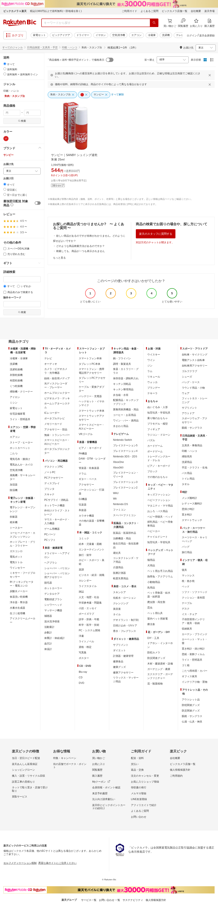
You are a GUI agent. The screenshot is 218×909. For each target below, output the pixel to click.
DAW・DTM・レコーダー (92, 460)
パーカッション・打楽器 (91, 491)
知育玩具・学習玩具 (158, 412)
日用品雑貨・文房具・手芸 (42, 47)
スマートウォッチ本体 (91, 410)
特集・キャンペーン (64, 758)
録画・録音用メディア (57, 378)
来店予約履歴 (100, 793)
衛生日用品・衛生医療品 (126, 545)
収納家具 (187, 628)
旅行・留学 (85, 555)
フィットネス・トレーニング (194, 400)
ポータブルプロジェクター (57, 451)
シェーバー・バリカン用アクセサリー (57, 575)
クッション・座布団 (193, 597)
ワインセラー (17, 567)
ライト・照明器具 (20, 419)
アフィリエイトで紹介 (143, 805)
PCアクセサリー (53, 477)
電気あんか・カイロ (21, 464)
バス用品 (187, 473)
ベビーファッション (158, 500)
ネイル (117, 614)
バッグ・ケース (191, 382)
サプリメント (120, 644)
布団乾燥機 (16, 380)
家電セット (39, 35)
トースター (16, 527)
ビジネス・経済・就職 (91, 575)
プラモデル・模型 (157, 423)
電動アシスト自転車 (193, 360)
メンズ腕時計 (189, 498)
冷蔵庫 (152, 35)
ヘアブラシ (50, 562)
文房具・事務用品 (192, 445)
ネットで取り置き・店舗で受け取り (30, 789)
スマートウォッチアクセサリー (91, 417)
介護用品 (118, 567)
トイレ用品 (188, 478)
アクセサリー (86, 484)
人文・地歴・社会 (89, 597)
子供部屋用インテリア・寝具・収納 (193, 621)
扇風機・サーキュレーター (22, 477)
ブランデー (153, 387)
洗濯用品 (187, 462)
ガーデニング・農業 (158, 669)
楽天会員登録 (207, 35)
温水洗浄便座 (52, 621)
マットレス (188, 575)
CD (81, 677)
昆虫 (149, 607)
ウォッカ (152, 382)
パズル (151, 440)
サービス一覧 (88, 900)
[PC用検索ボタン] (154, 23)
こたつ (13, 453)
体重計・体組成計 (54, 638)
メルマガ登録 (138, 793)
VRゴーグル (86, 434)
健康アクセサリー (123, 672)
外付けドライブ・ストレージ (57, 512)
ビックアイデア (61, 35)
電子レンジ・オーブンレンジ (22, 509)
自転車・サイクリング (194, 354)
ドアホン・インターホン (160, 645)
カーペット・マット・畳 (194, 641)
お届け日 (8, 178)
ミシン (13, 402)
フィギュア (153, 429)
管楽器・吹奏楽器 (89, 468)
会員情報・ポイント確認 (106, 787)
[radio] (4, 63)
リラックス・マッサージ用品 (126, 679)
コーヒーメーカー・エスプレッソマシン (22, 534)
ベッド (185, 586)
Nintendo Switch (122, 439)
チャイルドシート (157, 536)
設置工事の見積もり (23, 781)
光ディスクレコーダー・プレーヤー (55, 385)
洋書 (81, 635)
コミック (84, 538)
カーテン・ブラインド (194, 634)
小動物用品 (153, 582)
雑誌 (81, 591)
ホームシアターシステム (57, 405)
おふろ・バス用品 (157, 511)
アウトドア (188, 413)
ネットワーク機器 (54, 505)
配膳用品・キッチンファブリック (126, 402)
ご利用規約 (176, 775)
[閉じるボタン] (210, 75)
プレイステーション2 (125, 487)
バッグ (185, 546)
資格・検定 (85, 647)
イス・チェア (189, 614)
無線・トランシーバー (57, 435)
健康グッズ (119, 667)
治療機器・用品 (122, 538)
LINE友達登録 (139, 799)
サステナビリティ (133, 900)
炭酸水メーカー (19, 591)
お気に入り (98, 764)
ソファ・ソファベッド (194, 592)
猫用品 (151, 559)
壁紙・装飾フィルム (193, 654)
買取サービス (19, 796)
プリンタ (49, 488)
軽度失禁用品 (120, 578)
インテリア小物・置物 (194, 681)
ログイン (192, 35)
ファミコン (119, 509)
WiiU (116, 493)
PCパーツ (50, 534)
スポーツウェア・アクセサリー (194, 420)
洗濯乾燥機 (16, 369)
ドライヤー (82, 35)
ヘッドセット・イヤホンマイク (91, 403)
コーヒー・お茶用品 (124, 415)
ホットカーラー (53, 588)
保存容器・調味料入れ (126, 378)
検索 (23, 120)
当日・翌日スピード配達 (26, 758)
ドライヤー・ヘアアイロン (57, 555)
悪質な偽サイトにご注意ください (57, 863)
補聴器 (48, 615)
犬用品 (151, 565)
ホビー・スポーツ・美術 (91, 562)
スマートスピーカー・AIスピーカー (57, 442)
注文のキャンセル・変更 (145, 775)
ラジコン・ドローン (158, 434)
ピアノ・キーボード (90, 448)
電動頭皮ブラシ (53, 599)
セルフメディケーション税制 (20, 863)
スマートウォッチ (192, 520)
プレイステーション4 (125, 450)
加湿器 (13, 484)
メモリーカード (53, 423)
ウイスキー (153, 354)
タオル (185, 484)
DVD (81, 682)
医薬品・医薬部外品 (124, 532)
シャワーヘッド (53, 604)
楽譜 (81, 569)
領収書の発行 (138, 787)
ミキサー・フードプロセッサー (22, 574)
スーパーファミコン (124, 515)
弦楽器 (82, 504)
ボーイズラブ (86, 613)
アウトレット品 (191, 699)
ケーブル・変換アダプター (91, 388)
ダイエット (119, 650)
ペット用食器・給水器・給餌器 (158, 594)
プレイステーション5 (125, 445)
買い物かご (98, 758)
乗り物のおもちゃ (157, 418)
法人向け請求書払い (103, 799)
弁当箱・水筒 (120, 395)
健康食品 (118, 661)
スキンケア (119, 592)
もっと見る (59, 257)
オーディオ (50, 363)
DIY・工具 (153, 638)
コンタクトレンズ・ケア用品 (126, 560)
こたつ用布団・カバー (194, 670)
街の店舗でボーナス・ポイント (69, 766)
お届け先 (8, 164)
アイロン (15, 397)
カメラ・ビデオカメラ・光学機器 (55, 371)
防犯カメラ (153, 652)
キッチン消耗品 (122, 383)
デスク (185, 608)
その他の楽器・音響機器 (91, 522)
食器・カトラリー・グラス (126, 371)
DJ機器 (83, 499)
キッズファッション (158, 494)
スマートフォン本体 (90, 358)
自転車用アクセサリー (194, 365)
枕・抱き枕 (188, 581)
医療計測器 (119, 572)
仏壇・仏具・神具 (192, 721)
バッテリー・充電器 (90, 396)
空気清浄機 (118, 35)
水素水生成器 (17, 607)
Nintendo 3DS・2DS (125, 456)
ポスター (84, 658)
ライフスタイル (88, 586)
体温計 (48, 649)
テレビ (180, 35)
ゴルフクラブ (189, 371)
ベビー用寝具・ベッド (160, 516)
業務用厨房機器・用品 (126, 409)
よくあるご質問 (149, 11)
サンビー (8, 154)
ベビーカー (153, 531)
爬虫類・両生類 (156, 602)
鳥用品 (151, 587)
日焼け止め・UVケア (125, 625)
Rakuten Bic (19, 22)
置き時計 (187, 514)
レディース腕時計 (192, 503)
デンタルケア (52, 593)
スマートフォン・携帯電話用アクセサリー (91, 371)
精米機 (13, 522)
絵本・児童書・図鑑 (90, 544)
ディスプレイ (52, 483)
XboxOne (118, 462)
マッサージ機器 (53, 610)
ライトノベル (86, 641)
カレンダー (85, 580)
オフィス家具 (189, 676)
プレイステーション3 (125, 482)
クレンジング (120, 603)
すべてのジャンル (12, 47)
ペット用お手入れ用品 (160, 571)
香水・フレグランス (124, 631)
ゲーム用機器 (52, 528)
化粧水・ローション (124, 597)
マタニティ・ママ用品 (160, 505)
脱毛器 (48, 582)
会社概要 (196, 11)
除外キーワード (12, 297)
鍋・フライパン (122, 358)
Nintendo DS (120, 504)
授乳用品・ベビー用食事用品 (160, 523)
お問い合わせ (138, 816)
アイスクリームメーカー (22, 620)
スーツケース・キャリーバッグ (194, 539)
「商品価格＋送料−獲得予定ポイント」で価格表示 (75, 59)
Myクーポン (99, 781)
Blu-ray (83, 671)
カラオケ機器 (86, 515)
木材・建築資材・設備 (160, 663)
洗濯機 (166, 35)
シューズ (187, 376)
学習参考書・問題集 (90, 602)
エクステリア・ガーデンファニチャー (160, 676)
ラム (149, 371)
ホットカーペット (20, 448)
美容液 (117, 608)
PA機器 (83, 453)
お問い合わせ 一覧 (109, 900)
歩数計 (48, 632)
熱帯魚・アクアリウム (160, 576)
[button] (22, 148)
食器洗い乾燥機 (19, 596)
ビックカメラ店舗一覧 (174, 11)
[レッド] (6, 138)
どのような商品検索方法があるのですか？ (80, 246)
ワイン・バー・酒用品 (126, 420)
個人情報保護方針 (180, 769)
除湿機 (13, 490)
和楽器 (82, 510)
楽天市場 (209, 11)
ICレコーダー (52, 412)
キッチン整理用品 (123, 389)
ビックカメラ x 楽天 (15, 11)
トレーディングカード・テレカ (158, 458)
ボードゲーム (155, 451)
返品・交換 (137, 769)
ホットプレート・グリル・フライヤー (22, 543)
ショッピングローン (23, 769)
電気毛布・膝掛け (20, 459)
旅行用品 (187, 552)
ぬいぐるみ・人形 (157, 407)
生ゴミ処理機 (17, 613)
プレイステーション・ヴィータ (126, 474)
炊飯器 (13, 516)
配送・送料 (137, 758)
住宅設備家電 (17, 413)
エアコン (136, 35)
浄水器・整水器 (19, 602)
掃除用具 (187, 456)
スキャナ (49, 494)
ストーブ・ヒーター (21, 442)
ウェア (185, 393)
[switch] (38, 203)
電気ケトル (16, 562)
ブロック (152, 471)
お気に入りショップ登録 (145, 781)
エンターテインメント (91, 549)
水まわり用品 (120, 426)
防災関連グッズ (156, 658)
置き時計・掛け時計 (193, 648)
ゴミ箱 (185, 665)
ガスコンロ (16, 551)
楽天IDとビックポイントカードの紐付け (108, 807)
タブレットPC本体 (89, 363)
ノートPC (50, 472)
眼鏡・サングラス (192, 427)
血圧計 (48, 643)
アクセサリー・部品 (55, 429)
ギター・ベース (88, 479)
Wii (115, 498)
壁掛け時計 (188, 509)
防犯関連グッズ (191, 705)
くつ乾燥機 (16, 386)
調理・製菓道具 (122, 363)
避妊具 (117, 552)
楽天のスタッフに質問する (155, 233)
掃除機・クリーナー (21, 391)
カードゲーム (155, 445)
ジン (149, 365)
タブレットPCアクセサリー (92, 379)
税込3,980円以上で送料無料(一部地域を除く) (56, 11)
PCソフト (50, 539)
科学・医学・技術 (89, 624)
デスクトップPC (53, 466)
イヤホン (101, 35)
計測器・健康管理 (123, 655)
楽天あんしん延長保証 (24, 764)
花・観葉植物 (155, 683)
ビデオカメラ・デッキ (57, 398)
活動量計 (49, 627)
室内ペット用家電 (157, 618)
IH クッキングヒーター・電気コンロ (21, 583)
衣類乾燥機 (16, 375)
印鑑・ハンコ (69, 47)
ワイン (151, 360)
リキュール (153, 376)
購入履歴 (97, 775)
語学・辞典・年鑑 (89, 619)
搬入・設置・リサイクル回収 (28, 775)
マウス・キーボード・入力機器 (57, 521)
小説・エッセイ (88, 608)
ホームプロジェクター (57, 392)
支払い (135, 764)
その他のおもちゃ (157, 476)
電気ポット (16, 556)
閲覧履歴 (97, 769)
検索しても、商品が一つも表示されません (80, 251)
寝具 (184, 569)
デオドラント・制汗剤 (126, 619)
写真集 (82, 652)
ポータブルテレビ (54, 418)
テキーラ (152, 393)
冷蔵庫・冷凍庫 (19, 358)
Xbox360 (118, 467)
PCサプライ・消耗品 (56, 499)
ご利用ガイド (129, 11)
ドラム (82, 473)
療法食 (151, 624)
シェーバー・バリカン (57, 568)
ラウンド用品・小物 (193, 387)
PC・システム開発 (89, 630)
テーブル (187, 603)
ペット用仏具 (155, 613)
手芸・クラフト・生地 (194, 467)
